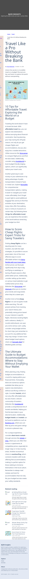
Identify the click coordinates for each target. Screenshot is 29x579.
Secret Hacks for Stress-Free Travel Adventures (19, 533)
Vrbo (6, 441)
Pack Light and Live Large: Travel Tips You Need (19, 502)
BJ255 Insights (14, 14)
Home (8, 34)
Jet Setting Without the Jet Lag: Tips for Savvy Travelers (20, 493)
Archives (3, 562)
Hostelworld (20, 161)
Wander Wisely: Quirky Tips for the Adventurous (19, 523)
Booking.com (9, 423)
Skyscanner (24, 153)
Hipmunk (8, 289)
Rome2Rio (24, 185)
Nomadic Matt (17, 342)
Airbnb (22, 438)
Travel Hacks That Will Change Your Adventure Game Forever (18, 513)
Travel (13, 34)
